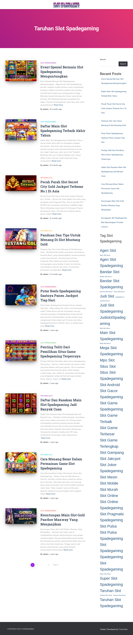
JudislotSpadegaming (112, 320)
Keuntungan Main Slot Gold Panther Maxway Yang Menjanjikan (62, 519)
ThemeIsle (123, 629)
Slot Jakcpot (110, 458)
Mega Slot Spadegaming (111, 351)
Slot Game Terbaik (109, 418)
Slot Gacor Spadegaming (111, 394)
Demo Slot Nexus (119, 291)
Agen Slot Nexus (105, 255)
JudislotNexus (119, 297)
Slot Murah (109, 489)
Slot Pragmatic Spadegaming (112, 517)
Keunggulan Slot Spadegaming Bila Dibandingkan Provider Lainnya (114, 222)
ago (55, 109)
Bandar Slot (109, 272)
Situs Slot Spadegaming (111, 375)
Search (103, 59)
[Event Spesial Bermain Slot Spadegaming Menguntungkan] (20, 70)
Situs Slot (108, 366)
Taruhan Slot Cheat (106, 595)
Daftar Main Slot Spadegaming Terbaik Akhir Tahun (62, 130)
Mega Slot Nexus (105, 343)
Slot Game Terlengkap (109, 443)
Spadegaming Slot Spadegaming (111, 563)
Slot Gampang (112, 452)
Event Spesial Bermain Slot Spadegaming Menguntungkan (61, 71)
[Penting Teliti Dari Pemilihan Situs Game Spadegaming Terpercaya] (20, 350)
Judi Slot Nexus (105, 301)
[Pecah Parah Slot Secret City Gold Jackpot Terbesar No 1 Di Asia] (20, 183)
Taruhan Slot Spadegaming (111, 603)
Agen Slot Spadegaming (111, 262)
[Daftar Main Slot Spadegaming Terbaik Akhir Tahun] (20, 129)
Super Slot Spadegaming (111, 581)
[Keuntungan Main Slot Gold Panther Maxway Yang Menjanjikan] (20, 516)
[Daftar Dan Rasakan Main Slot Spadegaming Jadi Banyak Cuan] (20, 403)
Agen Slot (108, 250)
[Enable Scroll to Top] (128, 630)
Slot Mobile (109, 483)
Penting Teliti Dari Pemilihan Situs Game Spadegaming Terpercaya (60, 351)
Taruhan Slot (110, 590)
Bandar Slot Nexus (106, 276)
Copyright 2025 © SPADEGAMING (20, 629)
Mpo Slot (107, 360)
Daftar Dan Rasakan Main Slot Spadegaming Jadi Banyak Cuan (61, 404)
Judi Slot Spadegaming (111, 308)
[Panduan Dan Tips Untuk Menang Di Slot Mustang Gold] (20, 238)
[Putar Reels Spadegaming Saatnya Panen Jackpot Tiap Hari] (20, 294)
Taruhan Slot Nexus (119, 595)
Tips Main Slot (46, 178)
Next (55, 565)
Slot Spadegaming (48, 63)
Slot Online (109, 495)
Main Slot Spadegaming (111, 336)
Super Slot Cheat (105, 574)
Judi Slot (107, 296)
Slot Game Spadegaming (111, 406)
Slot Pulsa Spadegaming (111, 535)
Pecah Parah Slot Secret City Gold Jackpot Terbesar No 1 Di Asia (61, 186)
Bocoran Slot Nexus (106, 291)
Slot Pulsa (108, 526)
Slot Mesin (108, 477)
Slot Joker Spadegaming (111, 468)
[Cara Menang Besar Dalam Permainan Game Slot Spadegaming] (20, 462)
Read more (58, 105)
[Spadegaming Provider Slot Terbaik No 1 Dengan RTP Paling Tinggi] (66, 4)
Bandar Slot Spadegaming (111, 284)
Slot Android (110, 385)
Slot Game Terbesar (109, 431)
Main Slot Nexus (105, 328)
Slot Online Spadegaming (111, 505)
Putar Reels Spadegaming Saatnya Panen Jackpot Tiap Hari (60, 295)
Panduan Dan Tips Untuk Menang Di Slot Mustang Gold (60, 239)
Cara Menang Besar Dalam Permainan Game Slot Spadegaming (61, 463)
